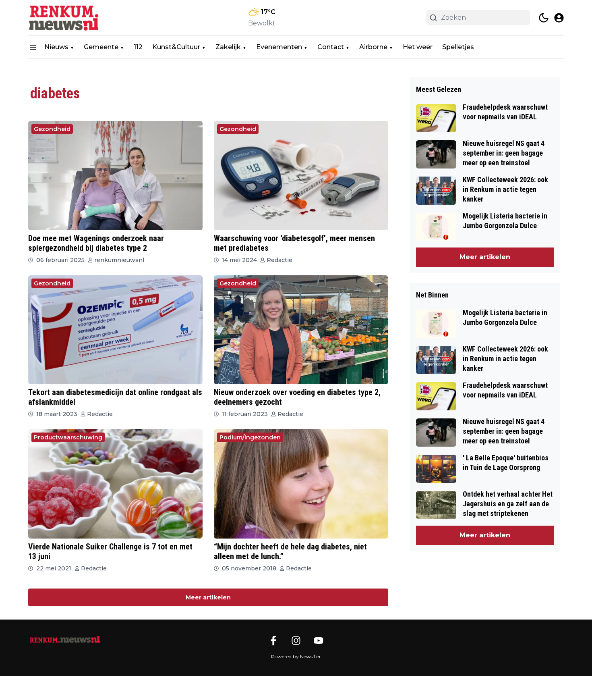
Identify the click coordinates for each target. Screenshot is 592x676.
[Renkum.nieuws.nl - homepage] (64, 17)
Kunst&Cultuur (176, 47)
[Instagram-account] (296, 640)
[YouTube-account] (318, 640)
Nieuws (56, 47)
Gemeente (101, 47)
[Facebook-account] (273, 640)
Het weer (418, 47)
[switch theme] (543, 17)
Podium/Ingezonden (250, 437)
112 (138, 47)
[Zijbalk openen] (33, 47)
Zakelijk (228, 47)
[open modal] (559, 18)
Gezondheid (52, 129)
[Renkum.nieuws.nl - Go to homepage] (64, 640)
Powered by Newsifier (296, 656)
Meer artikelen (208, 597)
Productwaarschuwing (68, 437)
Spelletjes (458, 47)
